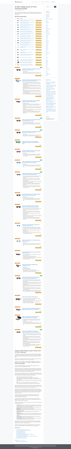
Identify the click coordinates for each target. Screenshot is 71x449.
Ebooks (47, 30)
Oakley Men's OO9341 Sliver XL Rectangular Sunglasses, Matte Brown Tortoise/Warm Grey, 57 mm (31, 132)
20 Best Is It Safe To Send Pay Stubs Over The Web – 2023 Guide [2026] (50, 89)
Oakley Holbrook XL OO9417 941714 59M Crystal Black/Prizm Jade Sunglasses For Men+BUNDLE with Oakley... (30, 142)
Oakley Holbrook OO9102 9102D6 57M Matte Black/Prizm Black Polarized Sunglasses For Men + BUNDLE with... (31, 309)
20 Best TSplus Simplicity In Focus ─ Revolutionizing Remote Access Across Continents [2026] (51, 104)
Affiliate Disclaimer (53, 1)
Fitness (47, 37)
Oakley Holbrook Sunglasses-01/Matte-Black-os (26, 57)
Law (46, 55)
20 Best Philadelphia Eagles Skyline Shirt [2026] (22, 441)
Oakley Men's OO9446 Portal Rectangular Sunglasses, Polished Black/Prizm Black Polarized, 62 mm (31, 278)
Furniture (47, 40)
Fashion (47, 35)
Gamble (47, 41)
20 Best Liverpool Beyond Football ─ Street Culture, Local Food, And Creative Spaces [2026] (51, 86)
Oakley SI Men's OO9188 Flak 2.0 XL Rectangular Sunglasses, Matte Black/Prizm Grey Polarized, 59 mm (31, 332)
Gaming (47, 45)
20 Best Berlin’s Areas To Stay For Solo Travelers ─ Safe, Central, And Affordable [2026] (51, 94)
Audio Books (48, 16)
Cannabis (47, 22)
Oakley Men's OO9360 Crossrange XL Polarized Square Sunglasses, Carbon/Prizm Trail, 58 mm (31, 151)
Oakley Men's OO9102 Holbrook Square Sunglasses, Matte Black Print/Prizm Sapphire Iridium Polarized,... (31, 80)
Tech (46, 66)
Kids (46, 51)
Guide (47, 46)
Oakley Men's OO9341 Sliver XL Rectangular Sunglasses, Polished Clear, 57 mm (31, 241)
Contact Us (42, 1)
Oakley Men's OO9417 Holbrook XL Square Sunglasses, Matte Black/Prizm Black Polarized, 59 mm (31, 101)
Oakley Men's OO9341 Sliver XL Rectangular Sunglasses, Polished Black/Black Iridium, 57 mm (31, 120)
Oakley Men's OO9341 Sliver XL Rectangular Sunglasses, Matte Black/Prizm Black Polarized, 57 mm (31, 195)
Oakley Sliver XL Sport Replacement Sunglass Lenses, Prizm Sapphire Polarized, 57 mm (31, 225)
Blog (39, 1)
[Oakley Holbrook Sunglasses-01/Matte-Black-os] (18, 57)
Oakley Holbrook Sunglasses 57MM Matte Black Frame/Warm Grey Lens (30, 265)
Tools (46, 71)
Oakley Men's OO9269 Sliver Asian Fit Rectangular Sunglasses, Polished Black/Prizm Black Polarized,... (30, 206)
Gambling (47, 42)
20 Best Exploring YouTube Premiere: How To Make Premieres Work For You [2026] (51, 107)
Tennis (47, 67)
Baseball (47, 17)
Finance (47, 36)
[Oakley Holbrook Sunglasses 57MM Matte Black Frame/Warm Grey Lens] (18, 52)
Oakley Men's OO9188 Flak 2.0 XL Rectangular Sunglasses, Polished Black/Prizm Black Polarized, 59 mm (31, 174)
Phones (47, 60)
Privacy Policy (47, 1)
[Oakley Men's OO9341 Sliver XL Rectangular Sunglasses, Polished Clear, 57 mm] (18, 47)
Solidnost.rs (36, 447)
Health (47, 47)
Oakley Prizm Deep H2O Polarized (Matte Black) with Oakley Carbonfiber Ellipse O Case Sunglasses (30, 317)
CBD (46, 26)
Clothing (47, 27)
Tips (46, 70)
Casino (47, 25)
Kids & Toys (47, 52)
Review (36, 1)
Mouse (47, 57)
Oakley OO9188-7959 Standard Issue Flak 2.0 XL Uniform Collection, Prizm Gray (31, 252)
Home (33, 1)
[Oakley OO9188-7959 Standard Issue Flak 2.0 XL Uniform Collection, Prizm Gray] (18, 50)
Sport (46, 65)
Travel (47, 72)
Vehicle (47, 75)
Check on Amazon (39, 20)
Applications (47, 15)
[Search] (55, 7)
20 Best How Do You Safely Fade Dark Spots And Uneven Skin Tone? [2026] (51, 83)
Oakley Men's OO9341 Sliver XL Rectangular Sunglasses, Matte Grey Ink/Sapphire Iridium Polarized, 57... (31, 162)
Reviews (47, 62)
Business (47, 21)
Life (46, 56)
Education (47, 31)
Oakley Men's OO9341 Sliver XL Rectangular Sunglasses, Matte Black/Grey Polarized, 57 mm (31, 69)
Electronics (47, 32)
